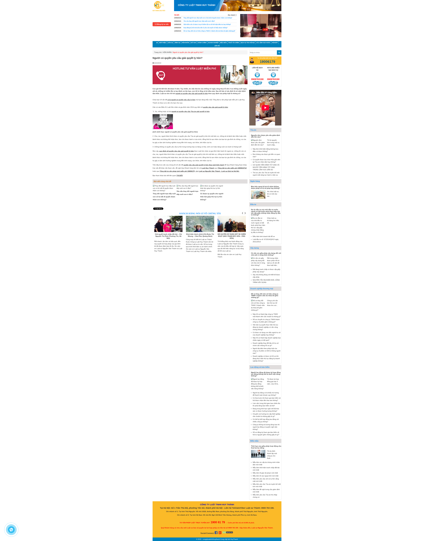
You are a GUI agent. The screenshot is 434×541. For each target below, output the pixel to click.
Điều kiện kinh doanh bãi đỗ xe (264, 236)
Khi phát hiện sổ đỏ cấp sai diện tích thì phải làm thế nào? (201, 28)
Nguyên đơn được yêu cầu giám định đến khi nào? (265, 136)
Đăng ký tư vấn (162, 24)
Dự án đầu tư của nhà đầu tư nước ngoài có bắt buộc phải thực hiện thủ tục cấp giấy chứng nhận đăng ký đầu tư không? (266, 212)
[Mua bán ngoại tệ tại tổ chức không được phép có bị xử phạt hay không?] (258, 194)
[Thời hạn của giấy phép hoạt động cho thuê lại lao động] (258, 454)
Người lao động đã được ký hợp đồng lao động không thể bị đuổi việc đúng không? (266, 374)
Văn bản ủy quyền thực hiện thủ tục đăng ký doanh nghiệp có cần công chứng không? (265, 327)
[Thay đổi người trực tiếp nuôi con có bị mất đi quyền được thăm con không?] (164, 188)
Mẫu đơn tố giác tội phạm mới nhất (265, 473)
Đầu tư (253, 204)
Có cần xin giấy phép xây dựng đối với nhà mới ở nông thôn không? (266, 254)
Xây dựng (254, 248)
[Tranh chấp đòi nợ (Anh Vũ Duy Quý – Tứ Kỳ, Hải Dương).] (232, 224)
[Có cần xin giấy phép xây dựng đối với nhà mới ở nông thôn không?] (258, 262)
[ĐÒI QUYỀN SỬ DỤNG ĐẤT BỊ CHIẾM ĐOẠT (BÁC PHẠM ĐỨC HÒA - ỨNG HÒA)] (200, 226)
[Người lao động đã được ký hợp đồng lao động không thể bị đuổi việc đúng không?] (258, 384)
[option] (260, 26)
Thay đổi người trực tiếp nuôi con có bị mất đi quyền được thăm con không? (164, 197)
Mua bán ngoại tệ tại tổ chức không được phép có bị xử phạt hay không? (265, 187)
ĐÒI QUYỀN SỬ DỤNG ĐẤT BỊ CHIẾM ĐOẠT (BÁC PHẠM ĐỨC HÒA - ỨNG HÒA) (200, 236)
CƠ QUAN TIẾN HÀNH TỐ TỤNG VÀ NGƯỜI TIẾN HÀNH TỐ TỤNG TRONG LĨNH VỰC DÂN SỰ (266, 167)
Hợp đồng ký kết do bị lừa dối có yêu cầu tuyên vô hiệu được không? (205, 21)
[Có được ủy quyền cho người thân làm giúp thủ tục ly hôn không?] (212, 188)
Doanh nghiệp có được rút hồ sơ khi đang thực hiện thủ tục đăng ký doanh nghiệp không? (266, 358)
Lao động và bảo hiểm (259, 367)
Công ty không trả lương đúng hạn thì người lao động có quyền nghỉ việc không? (266, 427)
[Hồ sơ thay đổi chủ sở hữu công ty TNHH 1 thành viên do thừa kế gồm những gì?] (258, 305)
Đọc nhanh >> (232, 15)
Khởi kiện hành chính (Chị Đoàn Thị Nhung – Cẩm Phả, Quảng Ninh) (168, 235)
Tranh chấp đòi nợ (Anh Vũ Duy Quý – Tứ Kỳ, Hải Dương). (232, 235)
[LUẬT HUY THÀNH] (159, 6)
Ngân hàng (255, 181)
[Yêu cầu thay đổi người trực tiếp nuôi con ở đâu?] (188, 187)
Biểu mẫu (254, 441)
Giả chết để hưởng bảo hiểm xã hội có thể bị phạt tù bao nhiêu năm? (205, 31)
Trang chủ (158, 52)
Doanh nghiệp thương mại (261, 289)
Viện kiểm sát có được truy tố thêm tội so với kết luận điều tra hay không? (207, 18)
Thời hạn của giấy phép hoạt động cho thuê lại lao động (266, 447)
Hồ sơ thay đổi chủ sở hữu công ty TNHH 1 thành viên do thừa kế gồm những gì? (209, 24)
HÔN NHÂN (167, 52)
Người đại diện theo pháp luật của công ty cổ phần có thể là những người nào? (266, 351)
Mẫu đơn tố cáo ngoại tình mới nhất (265, 476)
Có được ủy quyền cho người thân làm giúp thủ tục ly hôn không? (211, 197)
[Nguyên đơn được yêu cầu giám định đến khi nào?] (258, 142)
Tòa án (253, 130)
